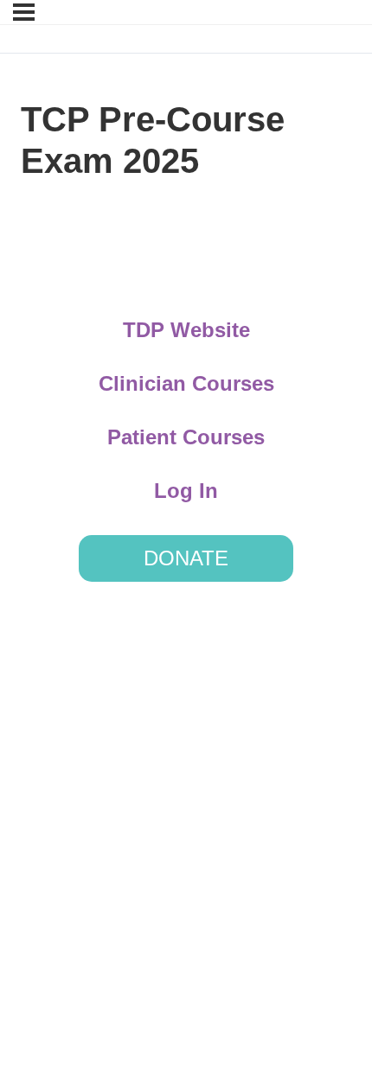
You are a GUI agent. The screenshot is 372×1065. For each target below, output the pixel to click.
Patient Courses (186, 437)
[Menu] (24, 12)
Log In (186, 490)
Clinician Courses (186, 383)
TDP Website (186, 329)
